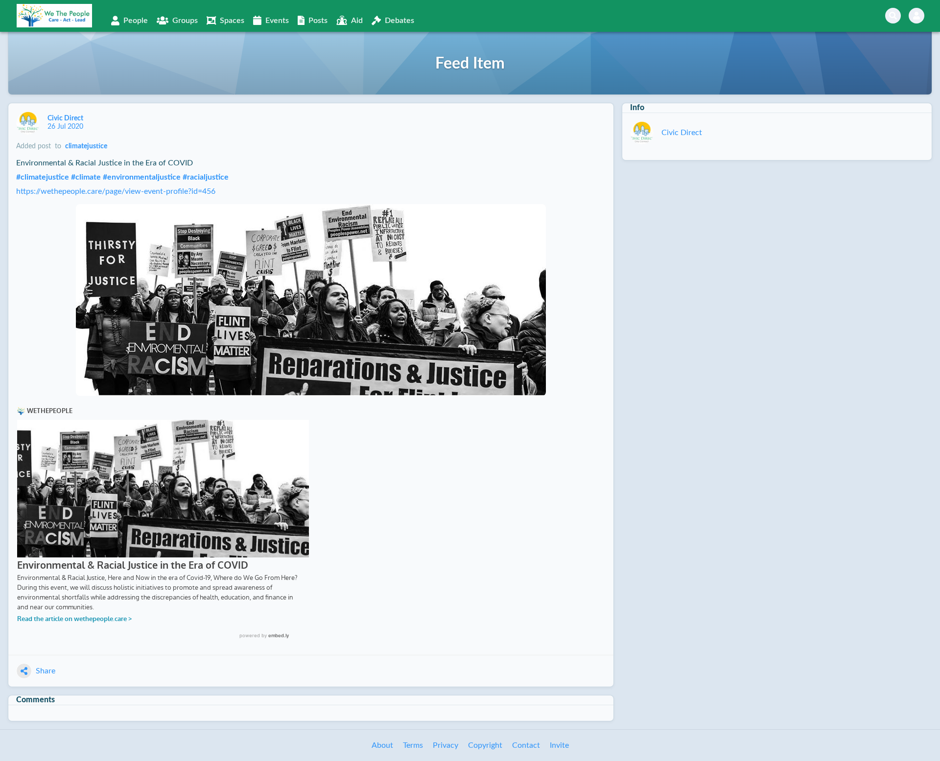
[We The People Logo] (54, 15)
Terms (413, 745)
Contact (526, 745)
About (382, 745)
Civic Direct (66, 118)
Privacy (445, 745)
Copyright (485, 745)
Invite (559, 745)
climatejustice (86, 146)
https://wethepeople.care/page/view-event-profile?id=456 (115, 191)
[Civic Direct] (28, 123)
